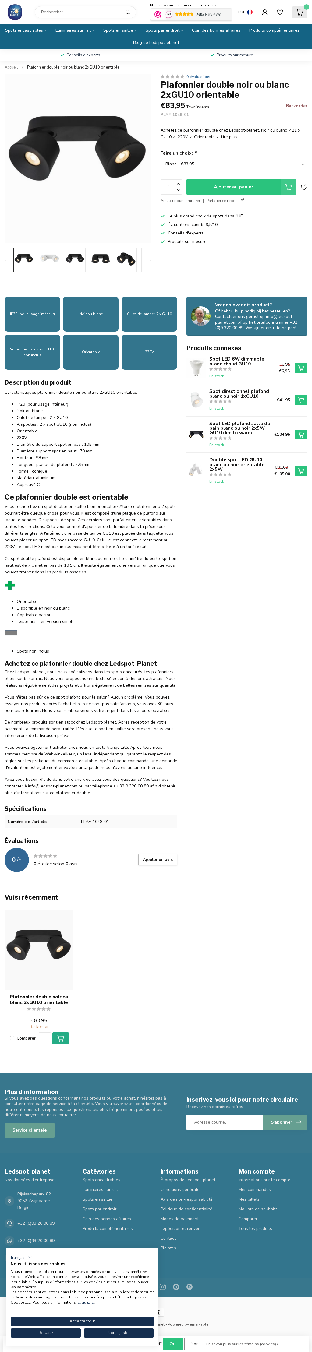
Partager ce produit (224, 200)
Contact (168, 1238)
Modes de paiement (180, 1219)
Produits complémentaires (274, 30)
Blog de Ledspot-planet (156, 42)
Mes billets (249, 1199)
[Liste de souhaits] (280, 12)
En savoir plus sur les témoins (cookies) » (242, 1344)
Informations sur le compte (264, 1180)
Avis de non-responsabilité (187, 1199)
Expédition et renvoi (180, 1228)
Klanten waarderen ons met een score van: (186, 5)
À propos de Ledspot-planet (188, 1180)
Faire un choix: (178, 153)
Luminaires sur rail (73, 30)
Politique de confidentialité (186, 1209)
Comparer (26, 1038)
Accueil (11, 67)
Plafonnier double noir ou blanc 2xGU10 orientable (73, 67)
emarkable (199, 1324)
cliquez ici (86, 1302)
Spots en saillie (118, 30)
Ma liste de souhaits (258, 1209)
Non (195, 1344)
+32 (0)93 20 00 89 (36, 1223)
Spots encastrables (24, 30)
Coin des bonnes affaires (216, 30)
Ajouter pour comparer (180, 200)
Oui (173, 1344)
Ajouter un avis (158, 859)
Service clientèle (29, 1130)
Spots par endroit (162, 30)
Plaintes (168, 1248)
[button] (21, 1257)
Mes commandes (255, 1189)
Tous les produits (255, 1228)
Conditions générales (181, 1189)
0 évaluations (198, 76)
